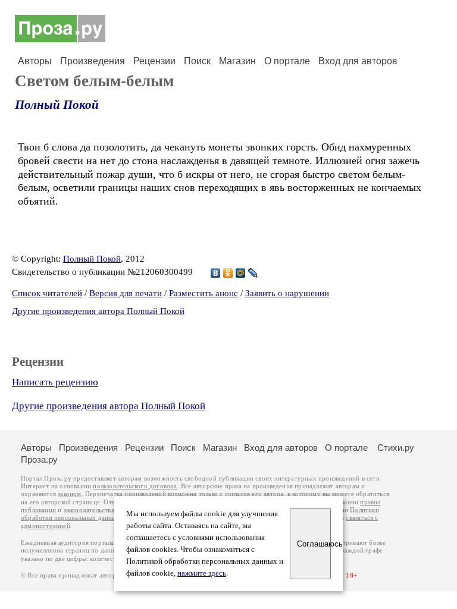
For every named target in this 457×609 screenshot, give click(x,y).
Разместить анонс (203, 293)
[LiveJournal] (253, 273)
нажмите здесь (201, 573)
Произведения (92, 61)
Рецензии (154, 61)
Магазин (237, 61)
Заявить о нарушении (287, 293)
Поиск (197, 61)
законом (69, 494)
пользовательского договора (135, 486)
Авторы (35, 61)
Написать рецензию (55, 382)
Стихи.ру (395, 447)
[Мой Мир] (240, 273)
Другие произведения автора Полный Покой (98, 311)
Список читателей (47, 293)
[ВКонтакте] (215, 273)
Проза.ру (39, 459)
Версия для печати (125, 293)
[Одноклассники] (228, 273)
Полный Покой (57, 105)
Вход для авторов (357, 61)
